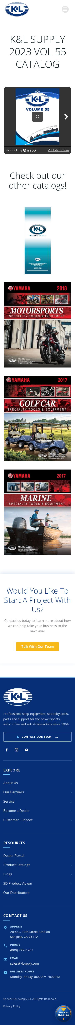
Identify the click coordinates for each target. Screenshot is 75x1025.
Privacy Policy (11, 1006)
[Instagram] (16, 750)
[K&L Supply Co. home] (17, 697)
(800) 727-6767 (21, 950)
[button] (37, 646)
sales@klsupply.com (24, 963)
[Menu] (65, 9)
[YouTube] (26, 750)
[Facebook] (6, 750)
